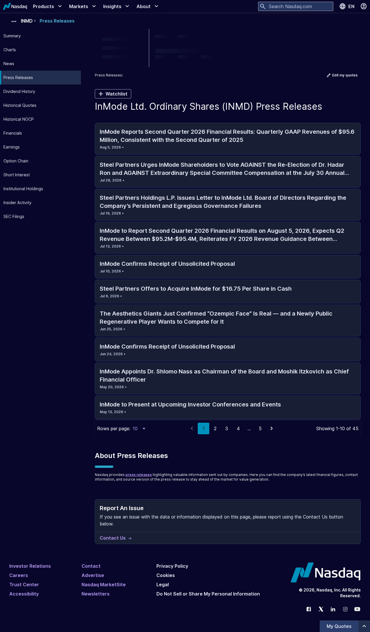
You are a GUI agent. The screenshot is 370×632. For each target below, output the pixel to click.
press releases (138, 474)
